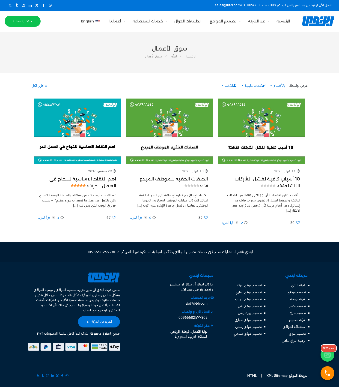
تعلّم (174, 56)
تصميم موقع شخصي (247, 333)
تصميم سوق (297, 333)
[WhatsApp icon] (50, 5)
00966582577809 (261, 5)
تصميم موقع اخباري (248, 319)
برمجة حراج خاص (294, 340)
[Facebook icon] (43, 5)
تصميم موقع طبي (250, 306)
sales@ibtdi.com (228, 5)
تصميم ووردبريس (250, 312)
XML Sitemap (277, 375)
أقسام (278, 85)
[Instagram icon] (23, 5)
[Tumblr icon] (16, 5)
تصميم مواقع (297, 292)
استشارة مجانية (23, 21)
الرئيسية (191, 56)
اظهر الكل (38, 85)
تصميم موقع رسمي (248, 326)
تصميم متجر (297, 306)
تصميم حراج (297, 312)
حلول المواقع (91, 294)
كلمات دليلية (253, 85)
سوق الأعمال (153, 56)
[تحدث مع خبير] (327, 373)
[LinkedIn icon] (30, 5)
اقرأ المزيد (228, 222)
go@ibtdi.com (197, 303)
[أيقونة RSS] (10, 5)
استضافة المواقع (294, 326)
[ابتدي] (318, 21)
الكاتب (229, 85)
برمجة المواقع (43, 289)
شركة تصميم (297, 319)
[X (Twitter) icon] (37, 5)
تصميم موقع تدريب (248, 299)
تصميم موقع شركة (249, 285)
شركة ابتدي (298, 285)
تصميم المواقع (66, 289)
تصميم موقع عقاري (248, 292)
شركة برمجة (298, 299)
